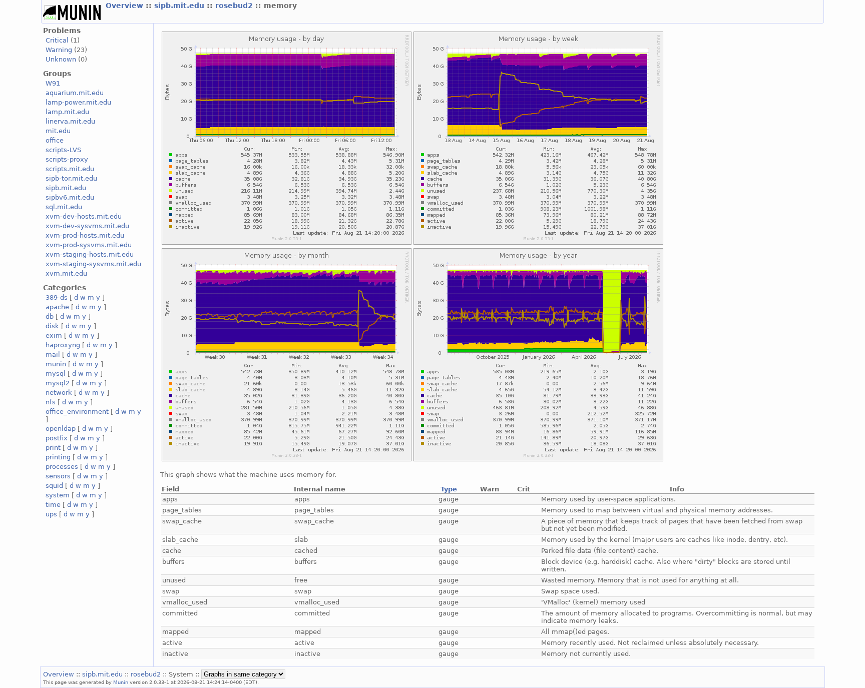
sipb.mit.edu (180, 6)
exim (54, 335)
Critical (57, 40)
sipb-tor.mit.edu (71, 178)
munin (56, 364)
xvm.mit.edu (66, 273)
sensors (58, 476)
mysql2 (58, 383)
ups (51, 514)
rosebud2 (235, 6)
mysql (56, 373)
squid (54, 485)
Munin (120, 682)
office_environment (77, 411)
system (58, 495)
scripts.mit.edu (70, 169)
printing (58, 457)
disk (52, 326)
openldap (61, 428)
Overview (126, 6)
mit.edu (58, 131)
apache (57, 307)
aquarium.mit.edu (75, 93)
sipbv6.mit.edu (70, 197)
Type (449, 489)
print (53, 447)
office (55, 140)
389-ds (57, 297)
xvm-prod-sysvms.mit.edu (89, 245)
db (50, 316)
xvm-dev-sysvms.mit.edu (87, 226)
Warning (59, 50)
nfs (51, 402)
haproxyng (63, 345)
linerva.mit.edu (70, 121)
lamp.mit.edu (67, 112)
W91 (53, 83)
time (53, 504)
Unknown (61, 59)
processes (62, 466)
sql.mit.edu (64, 207)
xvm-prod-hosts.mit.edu (85, 235)
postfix (57, 438)
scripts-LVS (63, 150)
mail (53, 354)
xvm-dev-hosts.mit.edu (84, 216)
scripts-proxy (67, 159)
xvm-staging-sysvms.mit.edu (93, 264)
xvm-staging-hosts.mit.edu (90, 254)
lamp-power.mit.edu (78, 102)
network (59, 392)
